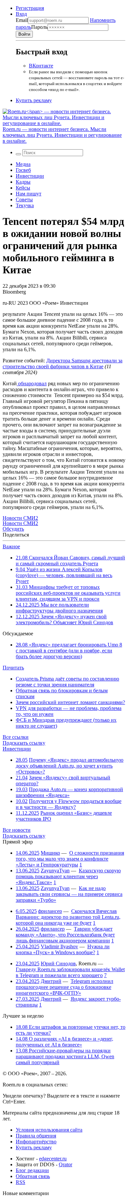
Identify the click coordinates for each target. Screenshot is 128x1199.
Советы (24, 199)
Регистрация (30, 8)
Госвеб (23, 170)
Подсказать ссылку (24, 743)
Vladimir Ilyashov (59, 946)
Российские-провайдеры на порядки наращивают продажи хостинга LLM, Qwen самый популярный (65, 1056)
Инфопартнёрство (36, 1141)
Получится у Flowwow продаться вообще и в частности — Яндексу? (68, 804)
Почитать (13, 667)
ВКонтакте (41, 65)
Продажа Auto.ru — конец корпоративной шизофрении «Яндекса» (69, 792)
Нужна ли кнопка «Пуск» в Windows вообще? (63, 949)
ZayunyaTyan (55, 870)
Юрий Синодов (58, 963)
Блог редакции (32, 1170)
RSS (20, 1182)
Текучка (25, 205)
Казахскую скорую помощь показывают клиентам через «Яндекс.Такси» (68, 876)
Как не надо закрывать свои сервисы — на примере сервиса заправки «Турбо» (69, 894)
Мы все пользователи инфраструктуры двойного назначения (59, 607)
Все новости (17, 830)
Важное (11, 546)
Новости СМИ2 (20, 518)
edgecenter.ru (53, 1158)
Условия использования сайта (49, 1130)
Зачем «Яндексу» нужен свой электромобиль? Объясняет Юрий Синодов (64, 619)
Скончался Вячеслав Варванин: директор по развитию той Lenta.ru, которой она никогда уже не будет (68, 917)
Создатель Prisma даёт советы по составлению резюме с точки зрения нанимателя (67, 681)
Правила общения (36, 1135)
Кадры (23, 182)
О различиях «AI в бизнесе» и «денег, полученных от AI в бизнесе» (64, 1041)
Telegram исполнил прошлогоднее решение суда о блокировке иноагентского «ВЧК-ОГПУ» (64, 987)
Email (22, 20)
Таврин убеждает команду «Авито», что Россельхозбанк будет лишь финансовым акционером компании (65, 934)
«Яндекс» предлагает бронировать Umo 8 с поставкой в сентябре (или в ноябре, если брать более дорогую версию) (69, 650)
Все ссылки (16, 737)
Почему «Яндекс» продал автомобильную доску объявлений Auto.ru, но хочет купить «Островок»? (69, 765)
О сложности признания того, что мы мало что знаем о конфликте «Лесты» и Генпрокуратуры (70, 858)
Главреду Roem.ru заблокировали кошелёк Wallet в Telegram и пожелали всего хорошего (70, 972)
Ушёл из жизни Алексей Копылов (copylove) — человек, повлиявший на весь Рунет (64, 575)
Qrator (65, 1164)
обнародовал (32, 383)
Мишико (50, 853)
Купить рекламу (34, 100)
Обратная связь (33, 1176)
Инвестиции (30, 176)
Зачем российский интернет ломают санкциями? (70, 702)
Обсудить (13, 529)
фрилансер (50, 911)
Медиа (23, 164)
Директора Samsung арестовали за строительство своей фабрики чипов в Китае (62, 363)
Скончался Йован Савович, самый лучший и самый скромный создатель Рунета (70, 560)
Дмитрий (51, 981)
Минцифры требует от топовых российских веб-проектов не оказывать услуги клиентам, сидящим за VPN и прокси (68, 593)
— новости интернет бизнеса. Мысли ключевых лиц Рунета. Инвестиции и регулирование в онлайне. (62, 135)
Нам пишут (28, 193)
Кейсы (23, 188)
